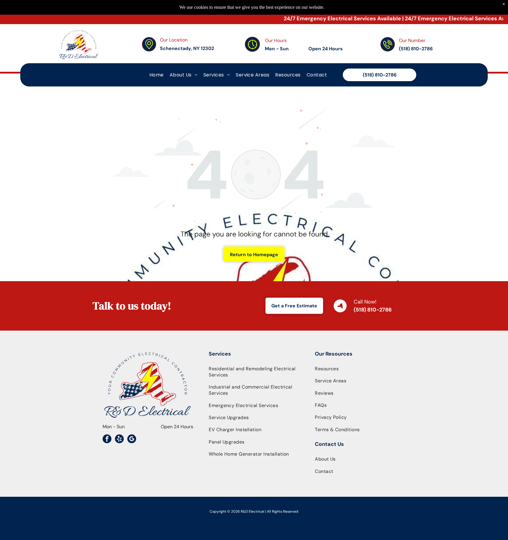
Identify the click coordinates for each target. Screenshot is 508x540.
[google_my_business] (131, 439)
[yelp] (119, 439)
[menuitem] (156, 75)
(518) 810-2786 (373, 309)
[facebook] (107, 439)
